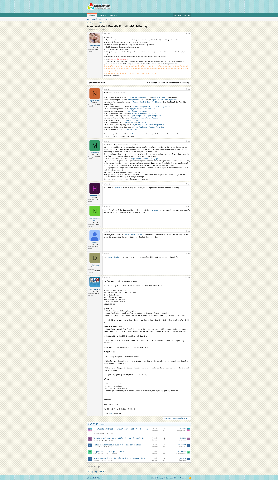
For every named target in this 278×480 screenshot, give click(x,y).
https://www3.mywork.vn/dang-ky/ (144, 158)
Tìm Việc (128, 120)
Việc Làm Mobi (130, 122)
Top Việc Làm (132, 111)
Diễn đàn (92, 15)
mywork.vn (154, 210)
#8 (189, 277)
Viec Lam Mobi (142, 122)
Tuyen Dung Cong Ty (156, 125)
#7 (189, 253)
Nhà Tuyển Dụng (171, 99)
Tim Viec (136, 120)
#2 (189, 89)
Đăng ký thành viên (105, 19)
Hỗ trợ (176, 478)
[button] (105, 15)
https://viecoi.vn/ (114, 257)
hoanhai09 (96, 447)
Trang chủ (184, 478)
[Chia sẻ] (186, 34)
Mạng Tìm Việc (133, 99)
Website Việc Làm (137, 118)
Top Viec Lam (144, 111)
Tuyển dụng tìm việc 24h (144, 106)
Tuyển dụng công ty (139, 125)
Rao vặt (111, 433)
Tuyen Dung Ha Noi (154, 115)
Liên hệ (153, 478)
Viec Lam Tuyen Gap (156, 127)
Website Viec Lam (151, 118)
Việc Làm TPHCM (136, 113)
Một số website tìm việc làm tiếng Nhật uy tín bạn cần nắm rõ (119, 458)
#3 (189, 141)
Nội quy (160, 478)
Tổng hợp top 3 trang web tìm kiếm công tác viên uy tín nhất (119, 438)
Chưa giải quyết (92, 19)
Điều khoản (168, 478)
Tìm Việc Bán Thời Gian (141, 102)
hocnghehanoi (97, 433)
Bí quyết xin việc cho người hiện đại (108, 451)
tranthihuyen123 (98, 454)
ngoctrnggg (96, 440)
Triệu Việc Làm (133, 97)
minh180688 (93, 30)
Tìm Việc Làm (145, 97)
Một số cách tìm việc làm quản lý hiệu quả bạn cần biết (117, 445)
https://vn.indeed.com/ (133, 235)
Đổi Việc (127, 129)
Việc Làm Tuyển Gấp (139, 127)
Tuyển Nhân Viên (158, 97)
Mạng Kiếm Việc (135, 109)
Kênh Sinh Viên (94, 478)
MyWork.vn (118, 188)
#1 (189, 34)
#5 (189, 206)
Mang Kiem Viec (149, 109)
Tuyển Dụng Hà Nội (138, 115)
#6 (189, 231)
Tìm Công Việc (157, 102)
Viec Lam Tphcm (150, 113)
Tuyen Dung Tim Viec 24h (164, 106)
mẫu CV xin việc (134, 134)
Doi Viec (134, 129)
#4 (189, 184)
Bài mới (101, 15)
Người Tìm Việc (157, 99)
